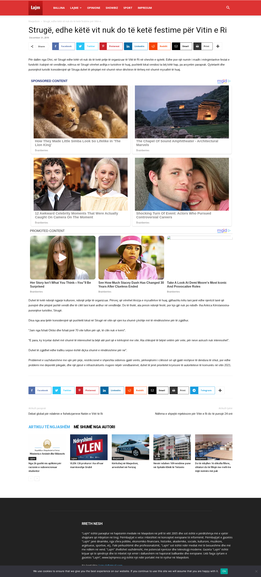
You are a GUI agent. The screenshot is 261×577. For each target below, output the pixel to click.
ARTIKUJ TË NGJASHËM (49, 427)
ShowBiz (112, 8)
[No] (256, 571)
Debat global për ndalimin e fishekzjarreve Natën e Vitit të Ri (65, 413)
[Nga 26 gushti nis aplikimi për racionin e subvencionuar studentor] (47, 447)
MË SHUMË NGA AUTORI (94, 427)
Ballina (59, 8)
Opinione (93, 8)
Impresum (145, 8)
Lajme (74, 8)
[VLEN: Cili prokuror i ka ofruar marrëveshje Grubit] (89, 447)
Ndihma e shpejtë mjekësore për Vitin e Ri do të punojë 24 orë (194, 413)
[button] (228, 8)
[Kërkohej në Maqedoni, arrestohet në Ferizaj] (130, 447)
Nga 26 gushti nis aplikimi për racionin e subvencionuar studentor (44, 467)
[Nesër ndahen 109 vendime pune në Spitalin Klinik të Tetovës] (172, 447)
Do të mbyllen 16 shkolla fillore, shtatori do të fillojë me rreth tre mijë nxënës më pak (213, 467)
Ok (224, 571)
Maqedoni (34, 21)
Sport (127, 8)
